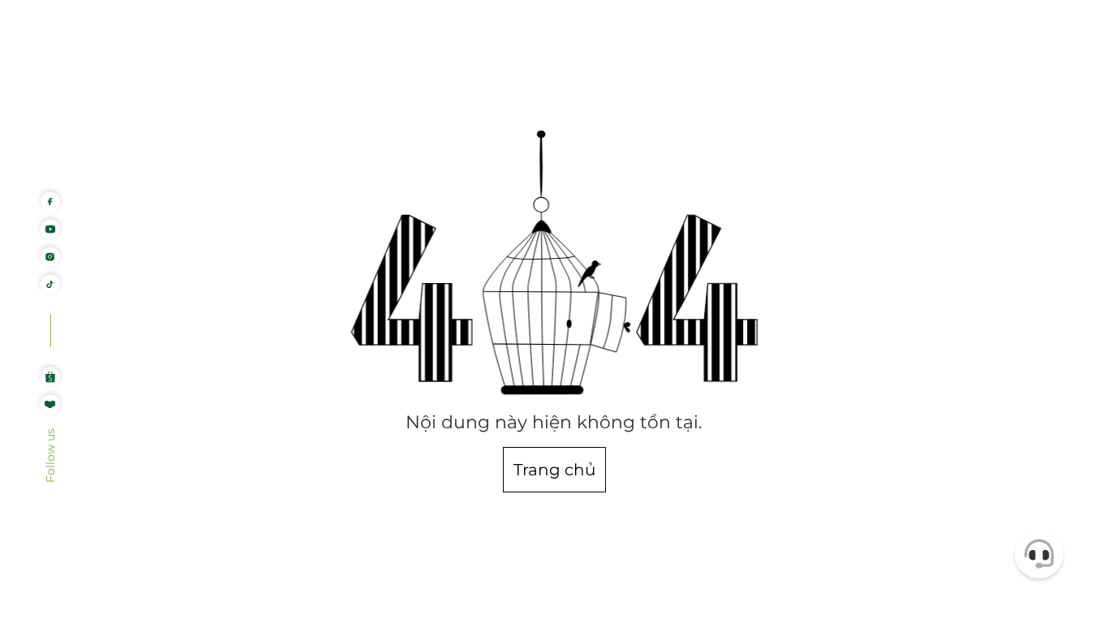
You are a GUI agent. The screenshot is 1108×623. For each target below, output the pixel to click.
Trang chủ (554, 469)
